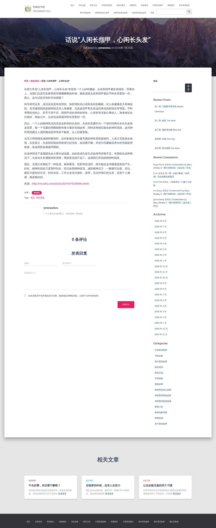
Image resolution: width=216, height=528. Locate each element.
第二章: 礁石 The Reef (165, 120)
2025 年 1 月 (160, 323)
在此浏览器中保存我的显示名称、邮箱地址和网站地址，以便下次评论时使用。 (64, 296)
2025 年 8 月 (160, 289)
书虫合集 (82, 5)
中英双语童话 (158, 5)
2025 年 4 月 (160, 306)
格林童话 (144, 5)
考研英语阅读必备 (139, 13)
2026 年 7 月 (160, 226)
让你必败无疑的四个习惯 (157, 485)
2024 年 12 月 (161, 328)
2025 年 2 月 (160, 317)
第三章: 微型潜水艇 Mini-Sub (168, 130)
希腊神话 (171, 5)
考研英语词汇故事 (102, 13)
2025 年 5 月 (160, 300)
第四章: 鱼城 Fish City (165, 139)
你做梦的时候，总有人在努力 (103, 485)
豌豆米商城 (174, 522)
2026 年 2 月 (160, 255)
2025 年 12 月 (161, 266)
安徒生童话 (120, 5)
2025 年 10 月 (161, 277)
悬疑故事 (159, 384)
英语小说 (93, 5)
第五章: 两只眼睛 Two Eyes (167, 148)
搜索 (155, 81)
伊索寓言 (133, 5)
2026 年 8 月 (160, 221)
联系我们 (50, 522)
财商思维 (159, 418)
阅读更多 (62, 493)
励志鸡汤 (35, 81)
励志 (33, 197)
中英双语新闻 (106, 5)
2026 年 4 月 (160, 243)
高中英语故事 (85, 13)
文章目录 (38, 522)
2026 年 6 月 (160, 232)
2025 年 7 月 (160, 294)
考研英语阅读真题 (120, 13)
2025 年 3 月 (160, 311)
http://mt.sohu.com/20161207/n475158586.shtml (60, 183)
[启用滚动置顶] (210, 522)
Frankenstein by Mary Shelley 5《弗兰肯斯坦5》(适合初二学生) (172, 202)
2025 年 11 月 (161, 272)
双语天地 (159, 373)
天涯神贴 (159, 378)
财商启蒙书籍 (161, 412)
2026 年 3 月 (160, 249)
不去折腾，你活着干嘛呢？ (44, 485)
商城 (152, 13)
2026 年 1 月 (160, 260)
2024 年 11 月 (161, 334)
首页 (72, 5)
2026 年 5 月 (160, 238)
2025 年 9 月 (160, 283)
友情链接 (62, 522)
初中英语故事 (184, 5)
